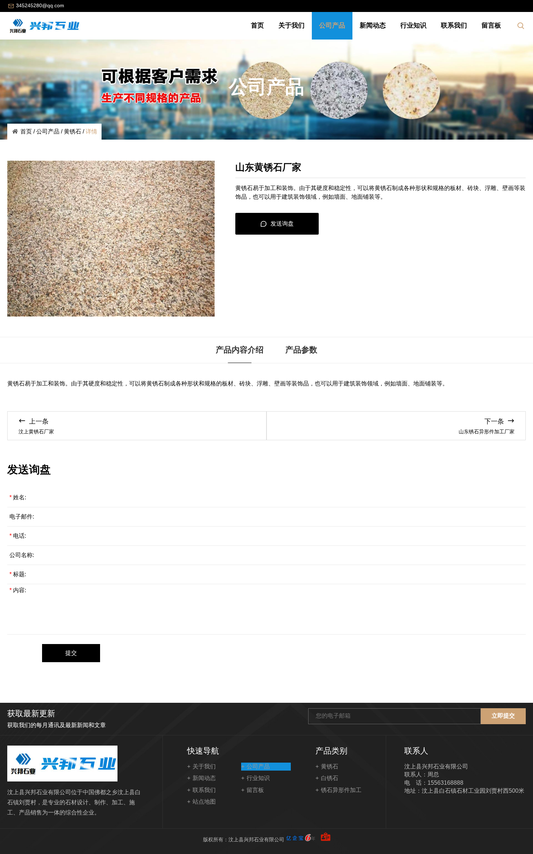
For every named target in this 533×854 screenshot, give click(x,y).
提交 (71, 653)
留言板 (491, 25)
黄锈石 (72, 131)
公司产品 (332, 25)
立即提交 (503, 716)
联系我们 (454, 25)
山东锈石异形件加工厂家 (487, 431)
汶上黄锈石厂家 (36, 431)
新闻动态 (373, 25)
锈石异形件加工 (341, 790)
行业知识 (413, 25)
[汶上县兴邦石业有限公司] (43, 26)
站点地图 (204, 802)
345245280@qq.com (40, 5)
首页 (257, 25)
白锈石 (329, 778)
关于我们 (291, 25)
